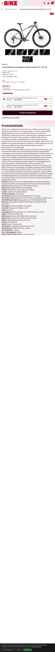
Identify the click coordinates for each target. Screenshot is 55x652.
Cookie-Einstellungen (7, 649)
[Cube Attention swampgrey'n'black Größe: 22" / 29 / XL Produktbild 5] (27, 59)
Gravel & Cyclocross (11, 9)
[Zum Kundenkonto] (48, 3)
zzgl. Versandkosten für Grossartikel (21, 90)
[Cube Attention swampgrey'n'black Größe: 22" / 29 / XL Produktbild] (27, 32)
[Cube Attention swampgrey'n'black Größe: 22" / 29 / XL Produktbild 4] (45, 52)
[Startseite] (1, 9)
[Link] (2, 3)
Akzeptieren (27, 649)
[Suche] (44, 3)
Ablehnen (18, 649)
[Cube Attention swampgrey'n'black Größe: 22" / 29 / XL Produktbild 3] (33, 52)
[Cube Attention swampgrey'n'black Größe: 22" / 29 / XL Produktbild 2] (22, 52)
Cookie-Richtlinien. (37, 646)
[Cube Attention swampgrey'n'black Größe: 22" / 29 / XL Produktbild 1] (10, 52)
